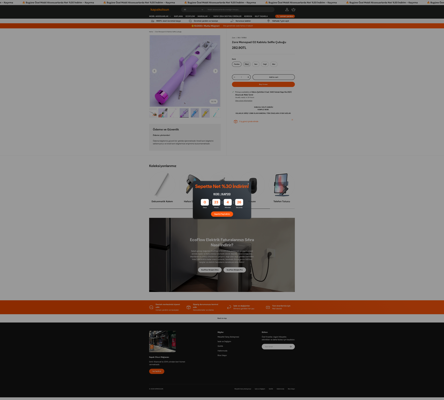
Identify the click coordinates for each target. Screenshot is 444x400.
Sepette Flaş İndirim (222, 214)
